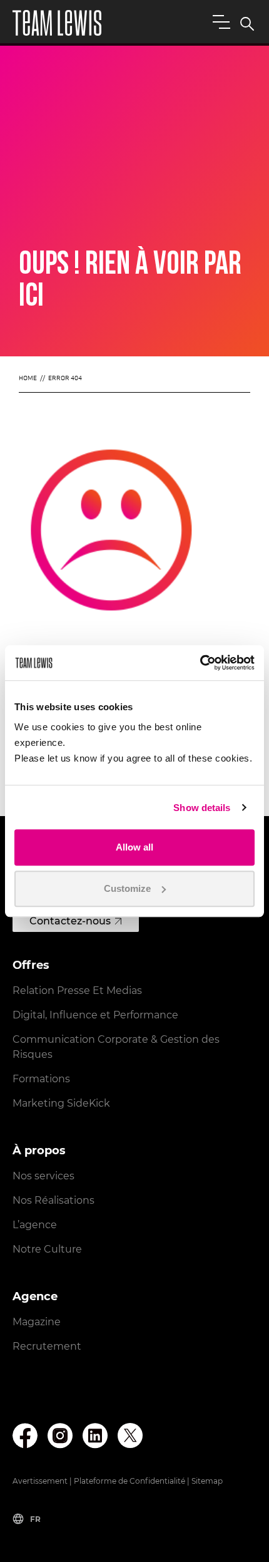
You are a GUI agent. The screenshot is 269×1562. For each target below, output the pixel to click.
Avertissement (40, 1481)
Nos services (43, 1176)
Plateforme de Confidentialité (129, 1481)
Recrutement (47, 1346)
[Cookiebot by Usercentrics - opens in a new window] (200, 662)
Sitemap (207, 1481)
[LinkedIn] (95, 1436)
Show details (201, 807)
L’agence (35, 1225)
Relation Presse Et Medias (77, 990)
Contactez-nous (70, 921)
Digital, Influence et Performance (95, 1015)
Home (28, 378)
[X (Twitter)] (130, 1435)
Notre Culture (47, 1249)
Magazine (37, 1322)
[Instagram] (60, 1436)
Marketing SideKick (61, 1103)
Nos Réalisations (53, 1200)
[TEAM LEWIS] (57, 23)
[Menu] (218, 21)
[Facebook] (25, 1436)
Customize (127, 888)
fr (35, 1519)
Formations (41, 1079)
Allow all (134, 847)
